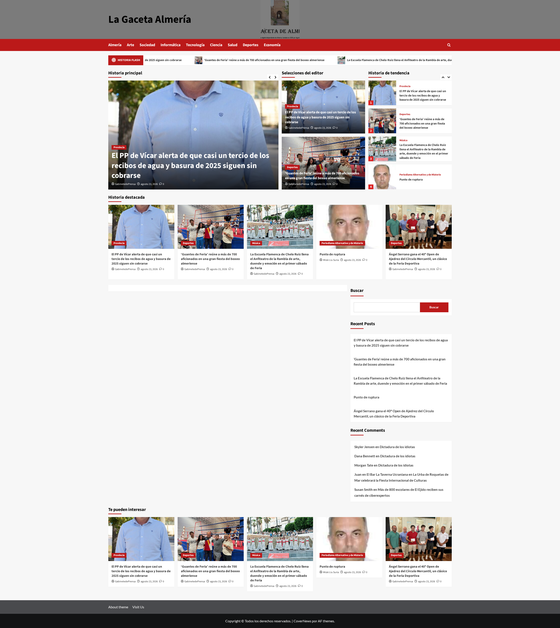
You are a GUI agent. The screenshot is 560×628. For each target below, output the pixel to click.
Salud (232, 45)
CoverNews (302, 621)
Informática (170, 45)
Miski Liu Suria (331, 260)
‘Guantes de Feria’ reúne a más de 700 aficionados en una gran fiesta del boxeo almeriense (219, 60)
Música (403, 112)
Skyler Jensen (364, 447)
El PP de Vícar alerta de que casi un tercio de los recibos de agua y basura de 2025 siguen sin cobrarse (190, 165)
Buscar (357, 291)
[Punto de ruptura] (382, 149)
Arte (130, 45)
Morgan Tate (363, 465)
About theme (118, 607)
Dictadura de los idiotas (397, 447)
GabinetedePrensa (125, 184)
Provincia (119, 147)
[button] (449, 45)
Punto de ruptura (411, 151)
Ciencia (216, 45)
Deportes (250, 45)
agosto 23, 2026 (149, 184)
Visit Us (138, 607)
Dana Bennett (364, 456)
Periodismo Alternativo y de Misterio (420, 147)
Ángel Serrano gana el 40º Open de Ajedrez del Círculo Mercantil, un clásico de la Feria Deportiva (422, 179)
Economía (272, 45)
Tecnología (195, 45)
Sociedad (147, 45)
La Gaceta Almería (149, 19)
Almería (114, 45)
